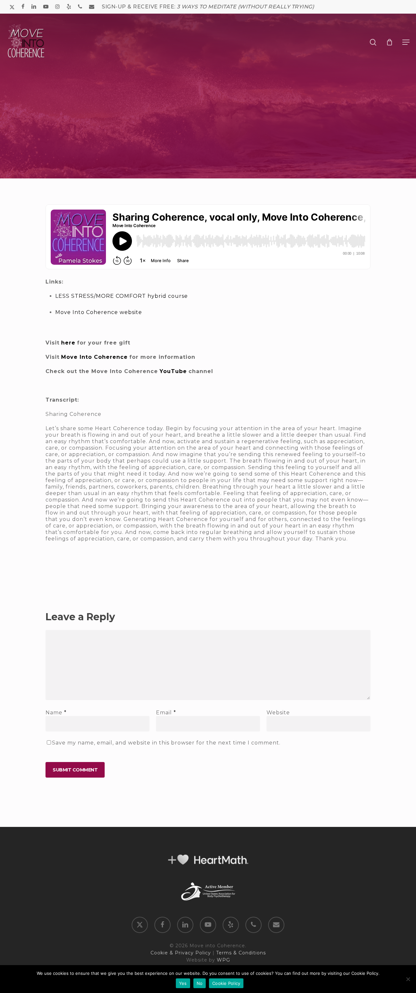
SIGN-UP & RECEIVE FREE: (208, 7)
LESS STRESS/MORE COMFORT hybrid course (121, 296)
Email (166, 712)
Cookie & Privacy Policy (180, 953)
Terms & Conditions (241, 953)
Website (278, 712)
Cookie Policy (226, 983)
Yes (183, 983)
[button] (406, 42)
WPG (223, 960)
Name (56, 712)
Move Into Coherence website (98, 312)
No (200, 983)
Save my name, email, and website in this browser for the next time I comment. (166, 743)
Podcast (208, 161)
